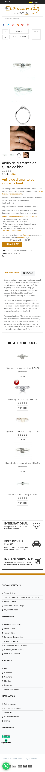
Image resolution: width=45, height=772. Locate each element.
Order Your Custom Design (14, 606)
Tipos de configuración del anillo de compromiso (22, 597)
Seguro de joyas (10, 593)
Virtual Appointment (11, 689)
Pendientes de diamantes (13, 637)
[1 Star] (3, 171)
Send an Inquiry (12, 244)
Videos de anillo (10, 601)
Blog (5, 4)
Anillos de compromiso (12, 625)
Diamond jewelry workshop (14, 650)
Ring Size (7, 681)
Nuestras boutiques (11, 717)
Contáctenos (9, 712)
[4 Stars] (8, 171)
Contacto (7, 7)
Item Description (11, 273)
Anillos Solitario (9, 633)
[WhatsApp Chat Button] (6, 766)
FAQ (5, 9)
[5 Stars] (10, 171)
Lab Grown (8, 685)
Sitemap (7, 721)
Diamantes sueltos (11, 641)
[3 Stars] (7, 171)
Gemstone (8, 677)
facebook (26, 235)
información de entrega (12, 708)
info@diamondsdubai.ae (12, 230)
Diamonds (8, 673)
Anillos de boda (9, 629)
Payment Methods (11, 610)
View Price (22, 376)
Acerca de (6, 1)
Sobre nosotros (9, 704)
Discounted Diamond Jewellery (15, 645)
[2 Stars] (5, 171)
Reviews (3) (28, 273)
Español (35, 2)
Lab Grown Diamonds (12, 654)
